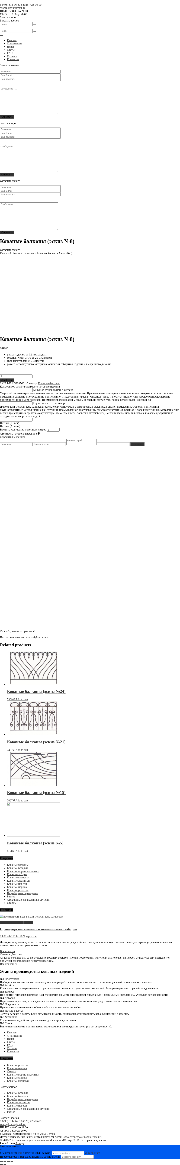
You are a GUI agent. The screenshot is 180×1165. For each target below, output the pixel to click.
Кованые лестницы (18, 880)
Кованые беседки (17, 867)
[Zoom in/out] (12, 1161)
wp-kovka (31, 936)
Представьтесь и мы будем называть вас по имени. (30, 1156)
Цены (10, 46)
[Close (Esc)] (1, 1161)
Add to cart (7, 380)
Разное (11, 896)
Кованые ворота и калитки (23, 871)
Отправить (137, 444)
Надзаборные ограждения (22, 893)
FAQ (10, 52)
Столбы (11, 902)
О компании (14, 43)
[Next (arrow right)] (5, 1164)
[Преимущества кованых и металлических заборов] (31, 916)
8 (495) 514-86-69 (10, 4)
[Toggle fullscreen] (8, 1161)
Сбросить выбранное (12, 436)
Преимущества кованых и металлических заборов (38, 929)
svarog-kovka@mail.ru (12, 7)
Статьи (11, 49)
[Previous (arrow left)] (1, 1164)
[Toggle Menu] (1, 35)
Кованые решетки (17, 890)
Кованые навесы (17, 883)
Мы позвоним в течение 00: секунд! (26, 1152)
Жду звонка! (92, 1152)
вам (20, 1152)
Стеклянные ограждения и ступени (28, 899)
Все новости (7, 951)
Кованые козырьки (18, 877)
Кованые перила (17, 886)
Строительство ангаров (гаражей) (83, 1136)
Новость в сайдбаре (12, 922)
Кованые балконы (49, 383)
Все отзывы (9, 963)
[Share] (5, 1161)
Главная (12, 40)
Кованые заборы (17, 874)
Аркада (19, 1143)
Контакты (13, 59)
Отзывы (12, 56)
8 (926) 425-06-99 (31, 4)
